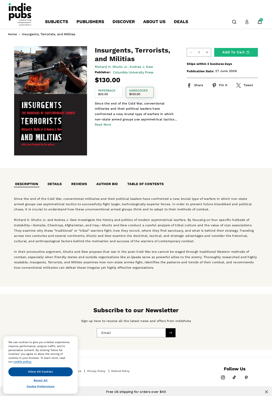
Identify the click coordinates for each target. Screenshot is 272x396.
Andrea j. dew (141, 67)
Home (12, 34)
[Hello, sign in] (247, 22)
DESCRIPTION (26, 184)
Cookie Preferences (41, 386)
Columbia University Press (133, 72)
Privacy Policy (96, 371)
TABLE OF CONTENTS (145, 184)
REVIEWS (79, 184)
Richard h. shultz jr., (112, 67)
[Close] (266, 392)
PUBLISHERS (90, 21)
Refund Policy (120, 371)
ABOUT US (154, 21)
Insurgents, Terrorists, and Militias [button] (48, 34)
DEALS (181, 21)
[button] (234, 22)
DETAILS (55, 184)
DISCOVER (124, 21)
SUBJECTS (56, 21)
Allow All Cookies (40, 371)
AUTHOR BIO (107, 184)
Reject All (41, 380)
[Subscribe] (170, 332)
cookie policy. (22, 361)
